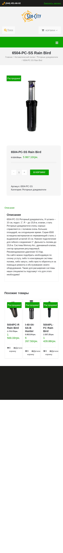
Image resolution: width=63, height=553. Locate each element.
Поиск (10, 30)
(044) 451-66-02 (13, 3)
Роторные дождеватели (34, 189)
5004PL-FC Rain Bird (48, 328)
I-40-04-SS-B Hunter (29, 328)
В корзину (39, 172)
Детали (18, 348)
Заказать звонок (52, 3)
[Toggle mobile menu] (57, 42)
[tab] (31, 208)
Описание (10, 207)
